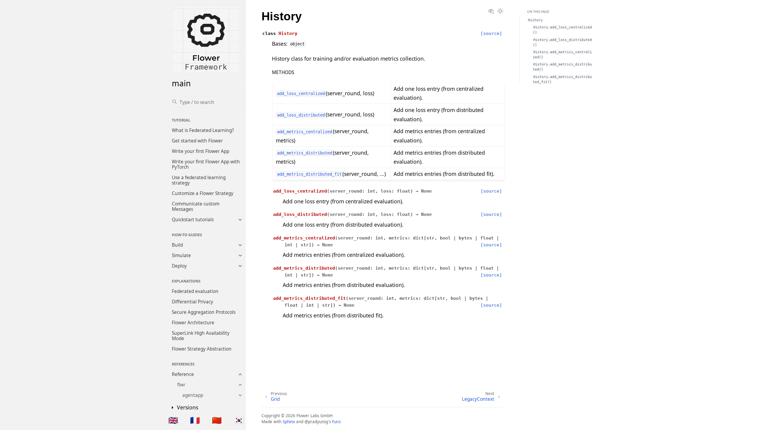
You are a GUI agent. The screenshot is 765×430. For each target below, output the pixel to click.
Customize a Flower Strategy (202, 193)
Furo (336, 421)
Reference (183, 374)
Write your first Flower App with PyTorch (206, 164)
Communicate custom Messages (195, 206)
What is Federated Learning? (203, 130)
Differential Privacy (192, 302)
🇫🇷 (195, 420)
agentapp (192, 395)
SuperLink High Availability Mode (201, 336)
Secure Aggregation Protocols (203, 312)
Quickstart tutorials (193, 219)
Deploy (179, 266)
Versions (187, 407)
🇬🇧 (173, 420)
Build (177, 245)
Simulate (181, 255)
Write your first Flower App (200, 151)
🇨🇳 (217, 420)
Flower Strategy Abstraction (202, 349)
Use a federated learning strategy (199, 180)
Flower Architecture (193, 323)
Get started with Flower (197, 141)
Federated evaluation (195, 291)
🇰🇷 (239, 420)
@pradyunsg (316, 421)
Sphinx (289, 421)
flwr (181, 385)
